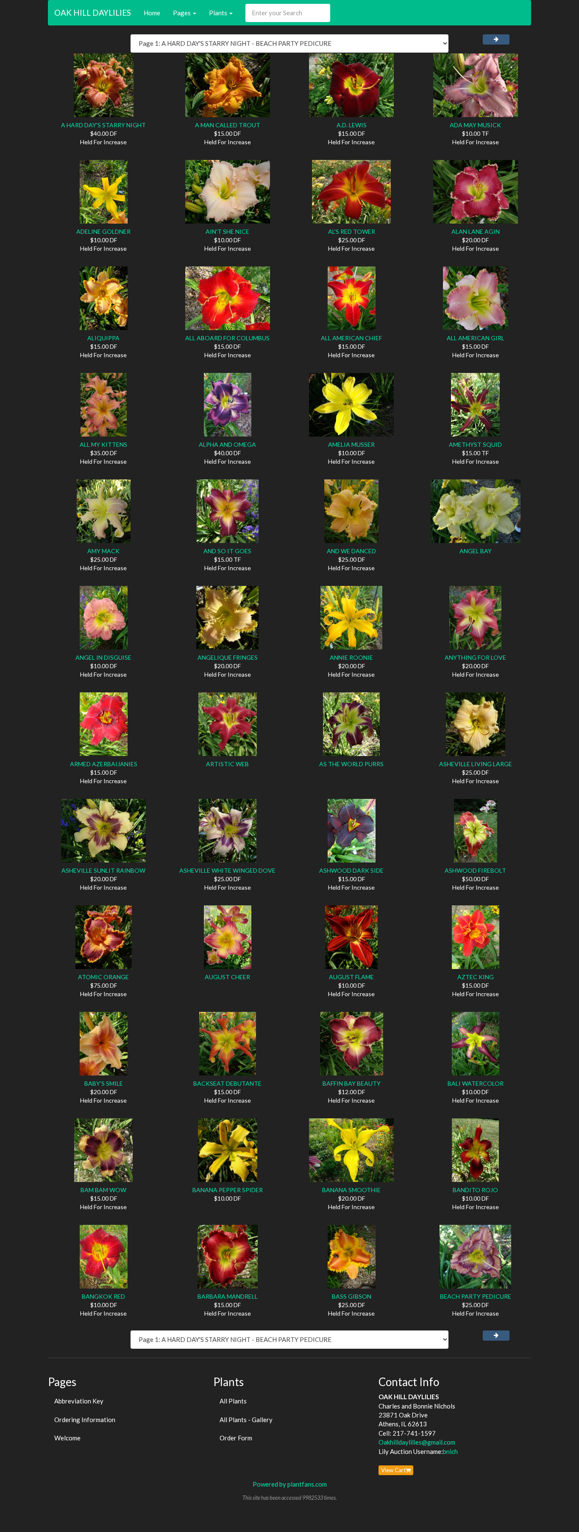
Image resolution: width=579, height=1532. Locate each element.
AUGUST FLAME (351, 976)
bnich (450, 1451)
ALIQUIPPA (103, 338)
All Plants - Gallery (246, 1419)
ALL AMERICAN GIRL (475, 338)
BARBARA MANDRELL (228, 1296)
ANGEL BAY (475, 551)
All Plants (233, 1401)
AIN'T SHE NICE (227, 231)
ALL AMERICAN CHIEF (351, 338)
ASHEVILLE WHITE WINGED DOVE (227, 870)
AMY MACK (103, 551)
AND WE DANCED (351, 551)
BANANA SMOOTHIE (351, 1189)
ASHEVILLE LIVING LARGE (475, 763)
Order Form (236, 1438)
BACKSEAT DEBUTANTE (227, 1083)
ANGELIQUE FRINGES (228, 657)
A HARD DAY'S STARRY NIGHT (103, 125)
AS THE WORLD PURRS (351, 763)
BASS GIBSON (351, 1296)
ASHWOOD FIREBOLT (475, 870)
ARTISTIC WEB (227, 763)
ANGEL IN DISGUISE (103, 657)
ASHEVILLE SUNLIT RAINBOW (103, 870)
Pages (182, 13)
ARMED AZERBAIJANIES (103, 763)
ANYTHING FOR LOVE (475, 657)
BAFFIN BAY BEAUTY (352, 1083)
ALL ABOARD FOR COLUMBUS (227, 338)
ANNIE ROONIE (351, 657)
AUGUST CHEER (227, 976)
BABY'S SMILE (103, 1083)
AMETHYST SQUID (475, 444)
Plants (218, 13)
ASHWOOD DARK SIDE (351, 870)
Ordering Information (84, 1419)
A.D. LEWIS (352, 125)
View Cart (393, 1470)
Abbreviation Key (78, 1401)
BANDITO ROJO (475, 1189)
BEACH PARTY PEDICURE (475, 1296)
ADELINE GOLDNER (103, 231)
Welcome (67, 1438)
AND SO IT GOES (227, 551)
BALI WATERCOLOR (476, 1083)
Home (152, 13)
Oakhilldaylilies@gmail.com (417, 1442)
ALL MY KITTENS (103, 444)
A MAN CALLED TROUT (227, 125)
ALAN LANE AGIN (475, 231)
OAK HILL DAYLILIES (92, 12)
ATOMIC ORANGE (103, 976)
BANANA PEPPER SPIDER (227, 1189)
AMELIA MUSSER (351, 444)
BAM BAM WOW (103, 1189)
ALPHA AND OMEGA (227, 444)
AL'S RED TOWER (351, 231)
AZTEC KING (475, 976)
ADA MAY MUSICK (475, 125)
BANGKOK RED (103, 1296)
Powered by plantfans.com (290, 1484)
